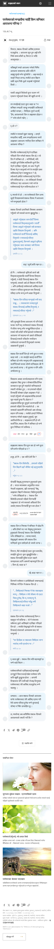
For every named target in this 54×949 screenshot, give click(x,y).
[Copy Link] (28, 730)
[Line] (18, 730)
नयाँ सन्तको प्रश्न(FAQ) (17, 14)
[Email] (13, 730)
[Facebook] (4, 730)
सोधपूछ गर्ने (10, 937)
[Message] (23, 730)
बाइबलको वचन (14, 3)
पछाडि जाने (28, 743)
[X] (8, 730)
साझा (48, 40)
